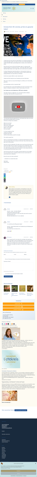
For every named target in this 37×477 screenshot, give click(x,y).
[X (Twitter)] (8, 323)
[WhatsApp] (18, 178)
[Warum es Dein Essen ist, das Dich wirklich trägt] (30, 288)
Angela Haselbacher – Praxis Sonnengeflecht (10, 327)
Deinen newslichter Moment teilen (21, 410)
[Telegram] (18, 176)
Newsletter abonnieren (6, 434)
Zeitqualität (4, 455)
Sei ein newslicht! (11, 1)
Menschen (3, 448)
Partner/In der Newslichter (9, 325)
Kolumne (3, 453)
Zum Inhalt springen (3, 0)
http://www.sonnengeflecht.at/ (7, 347)
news (11, 170)
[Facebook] (18, 174)
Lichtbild (3, 458)
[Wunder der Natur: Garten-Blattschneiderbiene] (15, 288)
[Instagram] (6, 323)
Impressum (24, 475)
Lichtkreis (16, 1)
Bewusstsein (6, 170)
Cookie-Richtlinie (13, 475)
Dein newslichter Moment (22, 1)
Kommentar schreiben (7, 261)
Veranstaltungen (6, 379)
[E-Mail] (18, 180)
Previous (1, 413)
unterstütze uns (22, 4)
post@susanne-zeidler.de (20, 388)
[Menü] (33, 8)
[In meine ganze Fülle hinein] (7, 288)
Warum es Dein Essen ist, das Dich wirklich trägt (30, 294)
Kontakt (3, 431)
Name (5, 254)
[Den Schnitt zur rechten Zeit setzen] (22, 288)
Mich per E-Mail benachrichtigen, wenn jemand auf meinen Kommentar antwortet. (17, 259)
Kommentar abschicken (8, 276)
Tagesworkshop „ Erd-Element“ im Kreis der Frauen (13, 382)
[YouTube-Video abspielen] (18, 107)
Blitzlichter (4, 456)
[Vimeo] (10, 323)
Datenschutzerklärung (19, 475)
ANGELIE (8, 221)
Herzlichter (4, 450)
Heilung (17, 31)
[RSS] (12, 323)
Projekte (3, 447)
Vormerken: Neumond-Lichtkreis (9, 371)
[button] (35, 463)
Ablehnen (18, 473)
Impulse (3, 452)
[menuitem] (6, 1)
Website (25, 254)
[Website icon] (9, 197)
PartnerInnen (6, 1)
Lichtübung (4, 454)
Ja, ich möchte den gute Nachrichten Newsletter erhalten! (14, 273)
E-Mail (15, 254)
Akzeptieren (18, 470)
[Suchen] (31, 8)
